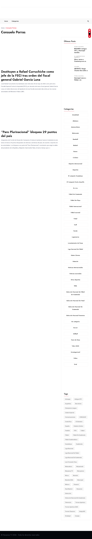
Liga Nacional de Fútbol (72, 453)
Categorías (15, 21)
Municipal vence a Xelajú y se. (80, 79)
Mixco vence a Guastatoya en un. (80, 60)
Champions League (70, 408)
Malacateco (68, 466)
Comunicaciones (70, 417)
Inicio (6, 21)
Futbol (82, 430)
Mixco (67, 475)
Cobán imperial (69, 412)
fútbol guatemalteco (71, 439)
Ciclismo (76, 66)
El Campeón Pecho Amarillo (79, 57)
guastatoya (68, 444)
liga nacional (69, 448)
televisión (68, 502)
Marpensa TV (69, 471)
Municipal (80, 480)
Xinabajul (68, 516)
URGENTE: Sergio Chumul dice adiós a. (81, 70)
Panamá (76, 484)
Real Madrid (68, 489)
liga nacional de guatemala (73, 457)
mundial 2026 (69, 480)
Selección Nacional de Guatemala (75, 498)
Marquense (80, 471)
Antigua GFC (78, 399)
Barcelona (78, 403)
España (67, 426)
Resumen (79, 489)
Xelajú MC (82, 511)
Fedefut (67, 430)
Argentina (68, 403)
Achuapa (67, 399)
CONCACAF (83, 417)
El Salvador (79, 421)
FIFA (75, 430)
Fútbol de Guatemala (79, 435)
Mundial (75, 475)
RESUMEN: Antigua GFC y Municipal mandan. (80, 51)
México (67, 484)
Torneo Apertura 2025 (71, 507)
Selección (68, 493)
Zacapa (77, 516)
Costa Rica (68, 421)
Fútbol (67, 435)
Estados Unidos (78, 426)
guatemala (79, 444)
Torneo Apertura (80, 502)
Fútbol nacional (79, 46)
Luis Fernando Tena (71, 462)
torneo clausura (70, 511)
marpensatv (79, 466)
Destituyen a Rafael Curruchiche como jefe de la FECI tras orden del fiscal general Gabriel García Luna (27, 75)
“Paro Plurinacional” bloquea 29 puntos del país (29, 134)
